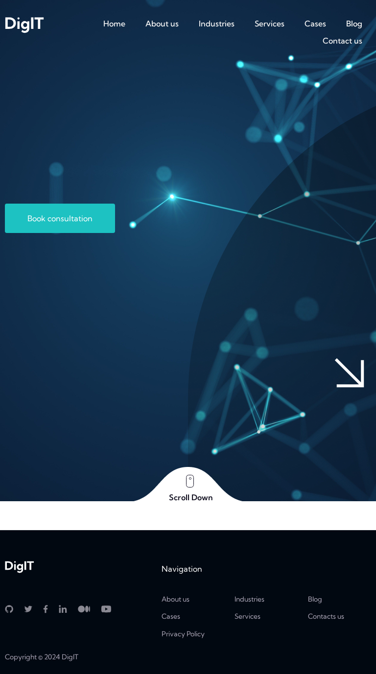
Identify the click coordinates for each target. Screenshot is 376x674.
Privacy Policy (183, 633)
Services (269, 23)
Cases (315, 23)
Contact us (342, 41)
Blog (354, 23)
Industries (217, 23)
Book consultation (60, 218)
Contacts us (326, 616)
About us (162, 23)
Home (114, 23)
